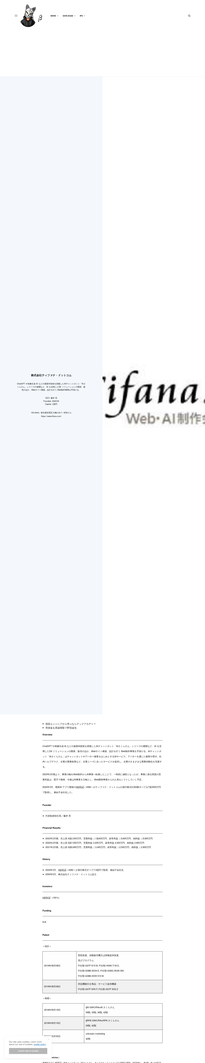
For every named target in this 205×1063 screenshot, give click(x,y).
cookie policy (40, 1044)
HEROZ (80, 786)
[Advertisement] (102, 54)
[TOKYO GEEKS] (32, 15)
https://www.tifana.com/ (51, 416)
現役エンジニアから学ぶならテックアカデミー (70, 724)
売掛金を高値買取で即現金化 (61, 727)
